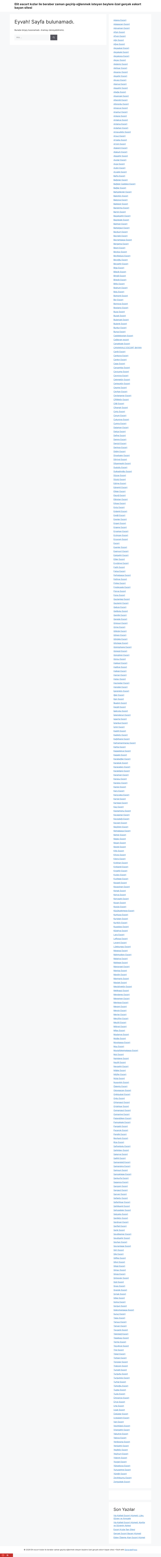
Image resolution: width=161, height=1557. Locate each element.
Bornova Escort (121, 304)
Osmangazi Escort (122, 1110)
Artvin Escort (120, 144)
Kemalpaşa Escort (122, 831)
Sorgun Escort (120, 1306)
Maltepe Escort (121, 962)
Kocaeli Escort (120, 883)
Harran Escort (120, 675)
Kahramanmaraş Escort (125, 743)
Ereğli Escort (119, 515)
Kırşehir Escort (120, 871)
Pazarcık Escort (121, 1130)
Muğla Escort (120, 1038)
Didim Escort (120, 451)
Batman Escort (120, 224)
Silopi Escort (119, 1266)
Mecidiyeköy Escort (123, 986)
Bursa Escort (120, 331)
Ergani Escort (120, 523)
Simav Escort (120, 1270)
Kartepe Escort (121, 803)
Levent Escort (120, 942)
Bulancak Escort (121, 320)
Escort (117, 543)
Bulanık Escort (120, 324)
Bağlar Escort (120, 188)
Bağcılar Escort (121, 180)
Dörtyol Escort (120, 459)
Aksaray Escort (121, 72)
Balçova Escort (121, 200)
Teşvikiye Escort (121, 1346)
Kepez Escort (120, 839)
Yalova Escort (120, 1438)
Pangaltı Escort (121, 1126)
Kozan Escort (120, 903)
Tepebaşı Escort (121, 1338)
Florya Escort (120, 591)
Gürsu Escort (120, 659)
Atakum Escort (120, 152)
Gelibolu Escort (121, 611)
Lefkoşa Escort (121, 938)
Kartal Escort (120, 799)
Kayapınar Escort (122, 815)
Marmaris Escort (121, 978)
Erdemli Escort (120, 511)
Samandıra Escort (122, 1166)
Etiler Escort (119, 559)
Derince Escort (120, 447)
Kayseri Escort (120, 823)
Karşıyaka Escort (121, 795)
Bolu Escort (119, 292)
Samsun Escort (121, 1170)
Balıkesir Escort (121, 204)
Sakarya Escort (121, 1154)
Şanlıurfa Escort (121, 1178)
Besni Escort (119, 248)
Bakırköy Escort (121, 196)
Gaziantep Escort (122, 599)
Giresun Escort (121, 623)
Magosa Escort (121, 950)
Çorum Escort (120, 415)
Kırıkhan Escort (121, 863)
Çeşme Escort (120, 387)
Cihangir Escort (121, 407)
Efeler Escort (120, 491)
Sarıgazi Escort (121, 1190)
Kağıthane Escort (122, 739)
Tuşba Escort (120, 1390)
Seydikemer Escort (122, 1234)
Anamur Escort (121, 112)
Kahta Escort (120, 747)
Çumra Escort (120, 423)
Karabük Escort (121, 763)
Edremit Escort (120, 487)
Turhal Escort (120, 1382)
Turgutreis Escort (122, 1378)
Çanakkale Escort (122, 343)
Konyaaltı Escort (121, 899)
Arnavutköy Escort (122, 132)
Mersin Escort (120, 1010)
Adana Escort (120, 20)
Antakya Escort (121, 120)
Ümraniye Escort (121, 1398)
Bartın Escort (120, 212)
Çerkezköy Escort (122, 383)
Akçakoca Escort (121, 56)
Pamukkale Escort (122, 1122)
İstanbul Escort (121, 723)
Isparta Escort (120, 719)
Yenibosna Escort (122, 1442)
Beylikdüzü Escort (122, 256)
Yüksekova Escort (122, 1466)
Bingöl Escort (120, 276)
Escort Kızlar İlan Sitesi (124, 1529)
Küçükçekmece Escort (124, 911)
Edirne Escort (120, 483)
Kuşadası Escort (121, 926)
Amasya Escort (121, 108)
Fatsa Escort (119, 571)
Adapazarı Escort (122, 24)
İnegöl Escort (120, 707)
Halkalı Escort (120, 671)
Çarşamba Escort (122, 367)
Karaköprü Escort (122, 771)
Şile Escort (119, 1254)
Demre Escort (120, 439)
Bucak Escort (120, 316)
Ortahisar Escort (121, 1106)
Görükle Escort (120, 639)
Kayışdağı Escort (121, 819)
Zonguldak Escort (122, 1482)
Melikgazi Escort (121, 990)
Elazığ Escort (120, 495)
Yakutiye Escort (121, 1434)
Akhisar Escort (120, 68)
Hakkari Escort (120, 663)
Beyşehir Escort (121, 264)
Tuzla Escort (119, 1394)
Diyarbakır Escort (122, 455)
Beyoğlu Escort (121, 260)
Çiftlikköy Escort (121, 399)
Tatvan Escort (120, 1326)
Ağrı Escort (119, 40)
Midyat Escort (120, 1026)
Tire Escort (119, 1350)
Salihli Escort (120, 1158)
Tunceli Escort (120, 1370)
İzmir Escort (119, 727)
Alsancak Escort (121, 96)
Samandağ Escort (122, 1162)
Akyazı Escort (120, 80)
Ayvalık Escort (120, 172)
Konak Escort (120, 891)
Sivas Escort (119, 1286)
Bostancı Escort (121, 308)
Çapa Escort (119, 363)
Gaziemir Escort (121, 603)
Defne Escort (120, 435)
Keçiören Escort (121, 827)
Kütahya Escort (121, 930)
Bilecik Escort (120, 272)
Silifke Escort (120, 1258)
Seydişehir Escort (122, 1238)
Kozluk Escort (120, 907)
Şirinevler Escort (121, 1278)
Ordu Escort (119, 1098)
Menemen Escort (122, 998)
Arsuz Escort (120, 136)
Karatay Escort (120, 783)
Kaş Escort (119, 807)
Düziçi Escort (120, 479)
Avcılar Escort (120, 160)
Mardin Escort (120, 974)
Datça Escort (120, 431)
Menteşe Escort (121, 1002)
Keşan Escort (120, 843)
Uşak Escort (119, 1410)
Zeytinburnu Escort (123, 1478)
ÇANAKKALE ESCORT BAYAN (128, 347)
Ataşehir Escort (121, 156)
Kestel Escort (120, 847)
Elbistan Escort (121, 499)
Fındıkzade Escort (122, 587)
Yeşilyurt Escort (121, 1454)
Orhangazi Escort (122, 1102)
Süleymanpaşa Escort (124, 1310)
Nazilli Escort (120, 1062)
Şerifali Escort (120, 1226)
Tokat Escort (119, 1354)
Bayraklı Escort (121, 236)
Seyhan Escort (120, 1242)
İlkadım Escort (120, 703)
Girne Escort (119, 627)
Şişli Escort (119, 1282)
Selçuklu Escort (121, 1214)
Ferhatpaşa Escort (122, 575)
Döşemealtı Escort (122, 463)
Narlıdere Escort (121, 1058)
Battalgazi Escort (122, 228)
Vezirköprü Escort (122, 1426)
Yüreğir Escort (120, 1474)
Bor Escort (118, 300)
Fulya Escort (119, 595)
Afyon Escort (120, 36)
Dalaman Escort (121, 427)
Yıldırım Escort (120, 1458)
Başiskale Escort (121, 220)
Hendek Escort (121, 687)
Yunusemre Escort (122, 1470)
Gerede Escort (120, 619)
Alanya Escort (120, 84)
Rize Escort (119, 1142)
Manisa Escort (120, 970)
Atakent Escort (120, 148)
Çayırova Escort (121, 375)
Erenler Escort (120, 519)
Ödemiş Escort (120, 1086)
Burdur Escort (120, 328)
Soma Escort (120, 1302)
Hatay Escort (120, 679)
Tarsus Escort (120, 1322)
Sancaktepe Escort (122, 1174)
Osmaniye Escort (122, 1114)
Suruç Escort (120, 1314)
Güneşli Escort (120, 651)
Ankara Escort (120, 116)
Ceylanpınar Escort (122, 395)
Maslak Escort (120, 982)
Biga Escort (119, 268)
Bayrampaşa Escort (123, 240)
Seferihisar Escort (122, 1202)
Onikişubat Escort (122, 1094)
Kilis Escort (119, 851)
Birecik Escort (120, 280)
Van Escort (119, 1422)
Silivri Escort (119, 1262)
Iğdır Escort (119, 695)
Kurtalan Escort (121, 918)
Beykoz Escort (120, 252)
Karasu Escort (120, 779)
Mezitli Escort (120, 1022)
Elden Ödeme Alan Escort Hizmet (129, 1537)
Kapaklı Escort (120, 755)
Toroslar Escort (121, 1362)
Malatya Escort (121, 958)
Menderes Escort (122, 994)
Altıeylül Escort (121, 100)
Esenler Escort (120, 547)
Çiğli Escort (119, 403)
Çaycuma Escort (121, 371)
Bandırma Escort (121, 208)
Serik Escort (119, 1230)
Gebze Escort (120, 607)
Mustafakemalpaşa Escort (126, 1050)
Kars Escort (119, 791)
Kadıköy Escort (121, 735)
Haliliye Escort (120, 667)
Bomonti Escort (121, 296)
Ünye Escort (119, 1402)
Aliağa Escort (120, 92)
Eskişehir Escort (121, 555)
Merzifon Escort (121, 1018)
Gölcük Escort (120, 631)
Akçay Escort (120, 60)
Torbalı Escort (120, 1358)
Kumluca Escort (121, 915)
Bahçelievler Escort (123, 192)
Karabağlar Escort (122, 759)
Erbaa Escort (120, 503)
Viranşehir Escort (122, 1430)
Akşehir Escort (120, 76)
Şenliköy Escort (121, 1218)
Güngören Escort (121, 655)
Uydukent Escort (121, 1418)
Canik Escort (119, 351)
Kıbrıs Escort (120, 859)
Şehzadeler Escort (122, 1210)
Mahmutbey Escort (122, 954)
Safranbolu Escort (122, 1146)
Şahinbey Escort (121, 1150)
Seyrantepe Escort (122, 1246)
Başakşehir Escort (122, 216)
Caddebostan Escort (123, 335)
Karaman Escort (121, 775)
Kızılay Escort (120, 875)
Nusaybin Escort (121, 1082)
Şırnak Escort (120, 1294)
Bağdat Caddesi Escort (124, 184)
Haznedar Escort (121, 683)
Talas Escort (119, 1318)
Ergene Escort (120, 527)
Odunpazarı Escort (122, 1090)
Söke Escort (119, 1298)
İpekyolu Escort (121, 711)
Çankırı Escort (120, 359)
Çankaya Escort (121, 355)
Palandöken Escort (122, 1118)
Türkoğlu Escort (121, 1386)
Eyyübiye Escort (121, 563)
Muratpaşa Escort (122, 1042)
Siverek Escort (120, 1290)
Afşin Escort (119, 32)
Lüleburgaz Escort (122, 946)
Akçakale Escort (121, 52)
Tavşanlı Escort (121, 1330)
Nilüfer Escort (120, 1074)
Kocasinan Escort (122, 887)
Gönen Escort (120, 635)
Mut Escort (119, 1054)
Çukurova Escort (121, 419)
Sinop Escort (119, 1274)
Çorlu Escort (119, 411)
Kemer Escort (120, 835)
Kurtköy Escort (120, 922)
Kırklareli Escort (121, 867)
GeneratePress (131, 1550)
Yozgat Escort (120, 1462)
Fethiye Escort (120, 579)
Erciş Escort (119, 507)
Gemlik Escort (120, 615)
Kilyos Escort (120, 855)
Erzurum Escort (121, 539)
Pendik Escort (120, 1134)
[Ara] (53, 37)
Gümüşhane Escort (123, 647)
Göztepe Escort (121, 643)
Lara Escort (119, 934)
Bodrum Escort (121, 288)
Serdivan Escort (121, 1222)
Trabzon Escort (121, 1366)
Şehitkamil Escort (122, 1206)
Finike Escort (120, 583)
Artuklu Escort (120, 140)
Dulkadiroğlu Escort (123, 471)
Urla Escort (119, 1406)
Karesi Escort (120, 787)
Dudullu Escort (120, 467)
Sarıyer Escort (120, 1194)
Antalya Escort (120, 124)
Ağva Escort (119, 44)
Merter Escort (120, 1014)
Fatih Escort (119, 567)
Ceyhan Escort (120, 391)
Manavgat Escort (122, 966)
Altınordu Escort (121, 104)
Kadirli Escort (120, 731)
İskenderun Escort (122, 715)
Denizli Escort (120, 443)
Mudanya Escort (121, 1034)
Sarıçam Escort (121, 1186)
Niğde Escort (120, 1070)
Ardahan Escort (121, 128)
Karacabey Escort (122, 767)
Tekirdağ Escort (121, 1334)
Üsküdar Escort (121, 1414)
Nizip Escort (119, 1078)
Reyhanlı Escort (121, 1138)
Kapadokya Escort (122, 751)
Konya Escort (120, 895)
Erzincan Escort (121, 535)
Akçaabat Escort (121, 48)
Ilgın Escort (119, 699)
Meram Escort (120, 1006)
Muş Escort (119, 1046)
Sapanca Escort (121, 1182)
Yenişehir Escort (121, 1446)
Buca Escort (119, 312)
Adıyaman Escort (122, 28)
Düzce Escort (120, 475)
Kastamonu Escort (122, 811)
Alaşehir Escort (121, 88)
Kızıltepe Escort (121, 879)
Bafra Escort (119, 176)
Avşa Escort (119, 164)
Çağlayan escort (121, 339)
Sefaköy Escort (121, 1198)
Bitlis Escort (119, 284)
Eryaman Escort (121, 531)
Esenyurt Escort (121, 551)
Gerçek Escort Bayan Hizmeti (127, 1533)
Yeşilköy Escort (121, 1450)
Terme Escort (120, 1342)
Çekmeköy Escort (122, 379)
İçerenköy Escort (121, 691)
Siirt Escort (119, 1250)
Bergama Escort (121, 244)
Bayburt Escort (121, 232)
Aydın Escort (119, 168)
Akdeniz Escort (121, 64)
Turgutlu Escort (121, 1374)
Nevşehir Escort (121, 1066)
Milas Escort (119, 1030)
